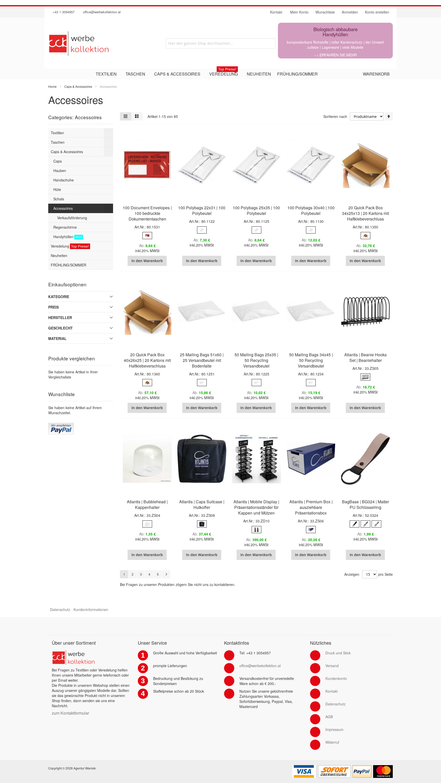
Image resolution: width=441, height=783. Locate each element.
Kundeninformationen (91, 609)
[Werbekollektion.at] (99, 43)
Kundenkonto (336, 678)
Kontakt (331, 691)
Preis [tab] (53, 307)
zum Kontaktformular (70, 713)
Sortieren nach (335, 116)
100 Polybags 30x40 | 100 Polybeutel (311, 210)
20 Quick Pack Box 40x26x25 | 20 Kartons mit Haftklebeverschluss (147, 360)
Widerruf (332, 742)
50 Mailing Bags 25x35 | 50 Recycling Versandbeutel (256, 360)
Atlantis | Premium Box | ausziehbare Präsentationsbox (311, 507)
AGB (329, 716)
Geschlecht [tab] (60, 328)
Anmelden (350, 12)
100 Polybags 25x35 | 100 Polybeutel (256, 210)
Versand (332, 665)
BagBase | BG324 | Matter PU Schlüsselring (365, 504)
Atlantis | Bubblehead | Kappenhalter (147, 504)
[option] (147, 235)
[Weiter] (166, 574)
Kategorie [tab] (58, 296)
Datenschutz (60, 609)
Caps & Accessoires (78, 86)
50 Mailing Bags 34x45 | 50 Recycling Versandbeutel (311, 360)
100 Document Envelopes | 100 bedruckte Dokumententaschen (147, 213)
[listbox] (147, 236)
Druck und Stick (338, 652)
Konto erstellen (377, 12)
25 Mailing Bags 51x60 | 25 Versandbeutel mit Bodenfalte (202, 360)
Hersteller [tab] (60, 317)
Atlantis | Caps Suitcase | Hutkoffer (201, 504)
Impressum (334, 729)
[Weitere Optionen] (61, 425)
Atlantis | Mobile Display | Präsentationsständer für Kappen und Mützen (256, 507)
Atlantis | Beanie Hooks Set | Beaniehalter (365, 357)
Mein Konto (299, 12)
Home (52, 86)
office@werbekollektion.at (102, 11)
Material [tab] (57, 338)
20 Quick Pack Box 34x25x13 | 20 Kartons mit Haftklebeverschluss (365, 213)
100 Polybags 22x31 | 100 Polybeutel (201, 210)
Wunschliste (325, 12)
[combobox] (220, 43)
